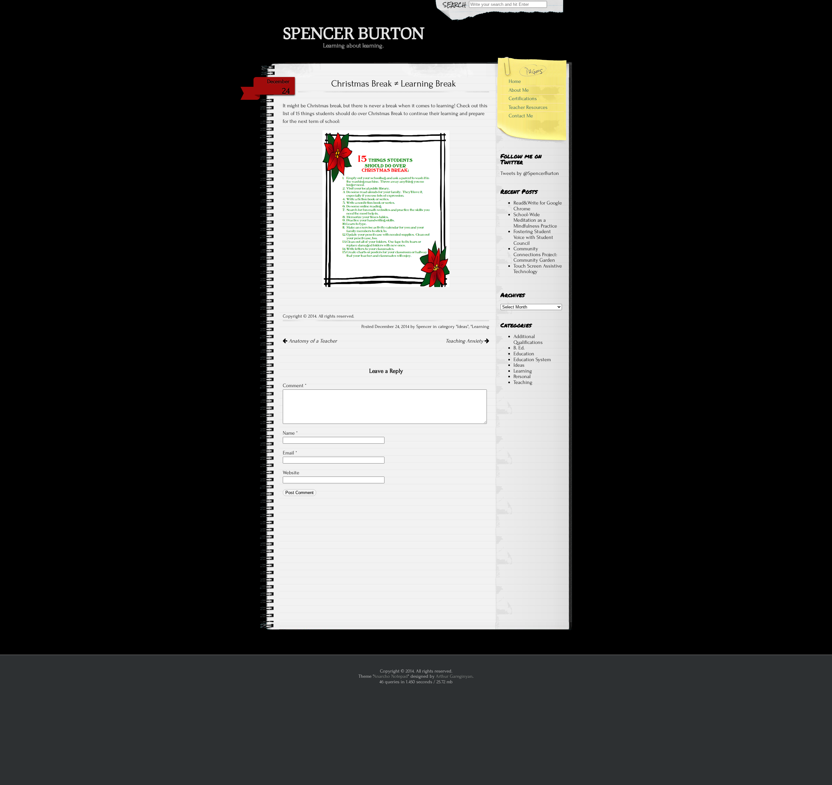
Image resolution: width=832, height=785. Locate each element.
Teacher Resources (528, 107)
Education (524, 354)
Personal (522, 376)
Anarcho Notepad (390, 676)
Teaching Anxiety (465, 341)
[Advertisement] (531, 511)
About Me (519, 90)
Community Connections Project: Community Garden (535, 254)
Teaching (523, 382)
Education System (532, 359)
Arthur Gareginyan (454, 676)
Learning (480, 326)
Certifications (523, 98)
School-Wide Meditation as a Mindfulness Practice (535, 220)
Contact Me (521, 116)
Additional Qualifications (528, 339)
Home (515, 81)
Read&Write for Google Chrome (538, 206)
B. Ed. (519, 348)
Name (290, 433)
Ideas (462, 326)
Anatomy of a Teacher (312, 341)
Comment (294, 385)
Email (290, 453)
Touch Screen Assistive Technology (538, 269)
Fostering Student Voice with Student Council (533, 237)
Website (291, 473)
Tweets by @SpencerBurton (529, 173)
